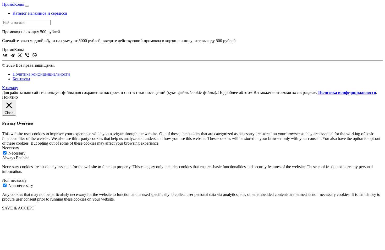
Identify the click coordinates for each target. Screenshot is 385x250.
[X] (20, 55)
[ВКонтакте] (5, 55)
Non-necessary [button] (14, 180)
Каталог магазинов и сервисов (40, 13)
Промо (13, 4)
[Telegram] (12, 55)
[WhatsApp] (34, 55)
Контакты (21, 79)
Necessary (16, 153)
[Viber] (27, 55)
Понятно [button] (10, 97)
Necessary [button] (10, 148)
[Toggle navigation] (27, 6)
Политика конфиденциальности (41, 74)
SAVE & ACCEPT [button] (18, 208)
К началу (10, 88)
